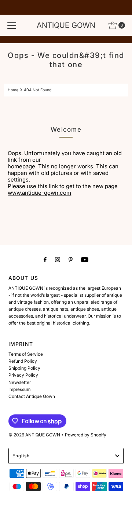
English (21, 455)
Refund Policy (22, 361)
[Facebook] (45, 259)
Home (13, 90)
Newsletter (19, 382)
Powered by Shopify (85, 435)
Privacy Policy (23, 375)
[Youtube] (84, 259)
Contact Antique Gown (31, 396)
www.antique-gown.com (39, 192)
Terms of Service (25, 354)
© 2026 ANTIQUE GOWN (34, 435)
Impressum (19, 389)
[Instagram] (57, 259)
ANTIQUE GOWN (66, 25)
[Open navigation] (12, 25)
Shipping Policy (24, 368)
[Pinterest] (71, 259)
